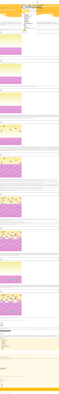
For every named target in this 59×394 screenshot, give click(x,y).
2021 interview (56, 336)
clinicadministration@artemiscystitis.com (45, 336)
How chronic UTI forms (26, 18)
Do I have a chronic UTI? (27, 22)
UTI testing (25, 19)
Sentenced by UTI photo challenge (27, 16)
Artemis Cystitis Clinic (27, 336)
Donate (24, 30)
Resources (24, 24)
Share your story (26, 15)
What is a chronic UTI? (26, 17)
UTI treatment (3, 342)
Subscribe (33, 2)
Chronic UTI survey (4, 343)
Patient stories (25, 25)
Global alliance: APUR (26, 27)
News (2, 348)
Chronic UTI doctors (26, 20)
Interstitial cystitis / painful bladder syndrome (6, 346)
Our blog (2, 349)
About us (24, 29)
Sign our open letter (26, 14)
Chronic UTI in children (26, 21)
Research (25, 26)
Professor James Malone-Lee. (46, 22)
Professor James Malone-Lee (22, 335)
